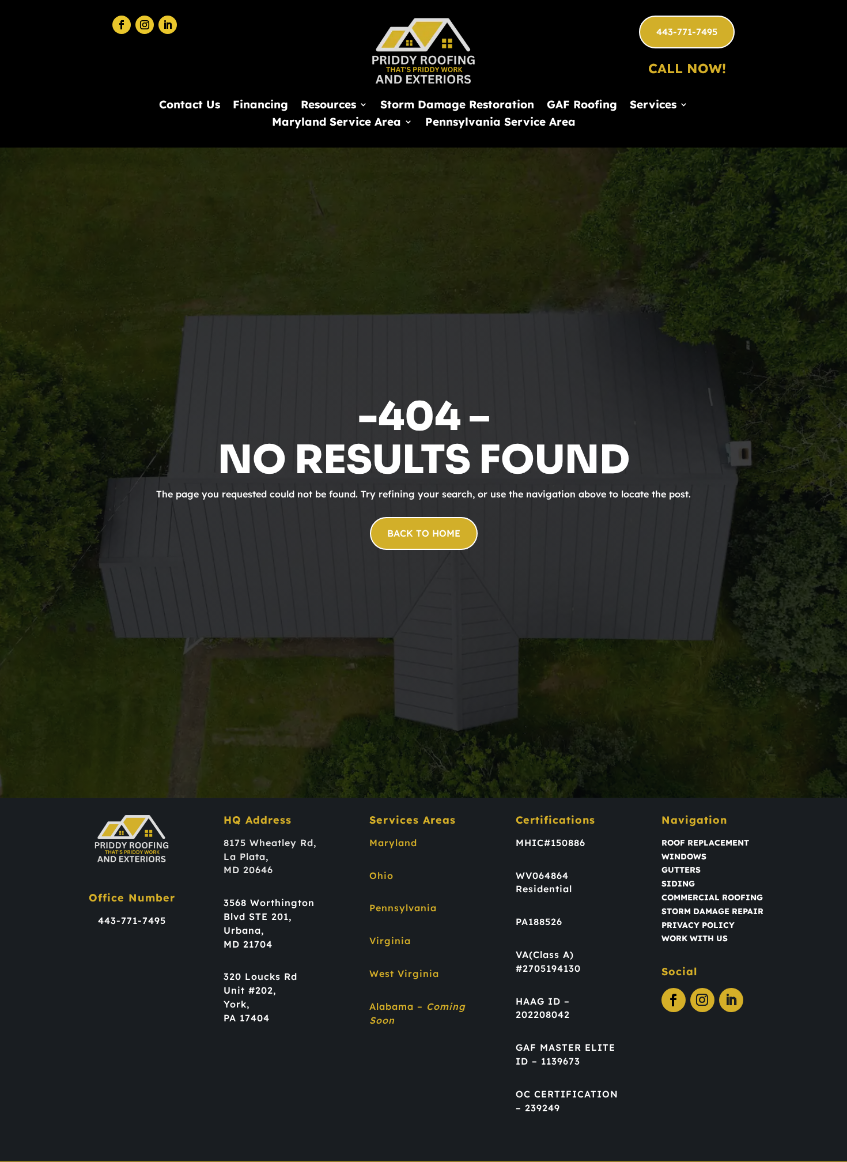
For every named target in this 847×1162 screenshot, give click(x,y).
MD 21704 (248, 944)
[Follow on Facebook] (121, 25)
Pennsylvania (403, 908)
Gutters (681, 870)
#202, (262, 990)
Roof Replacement (705, 842)
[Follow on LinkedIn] (167, 25)
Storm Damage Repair (712, 911)
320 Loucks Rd (260, 976)
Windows (683, 856)
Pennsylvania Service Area (500, 123)
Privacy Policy (698, 925)
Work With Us (694, 938)
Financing (260, 105)
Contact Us (189, 105)
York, (236, 1004)
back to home (423, 533)
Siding (678, 883)
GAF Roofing (582, 105)
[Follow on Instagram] (144, 25)
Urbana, (244, 930)
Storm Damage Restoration (457, 105)
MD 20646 (248, 870)
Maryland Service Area (336, 123)
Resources (328, 105)
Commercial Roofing (712, 897)
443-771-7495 (686, 31)
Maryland (393, 842)
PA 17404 (247, 1018)
